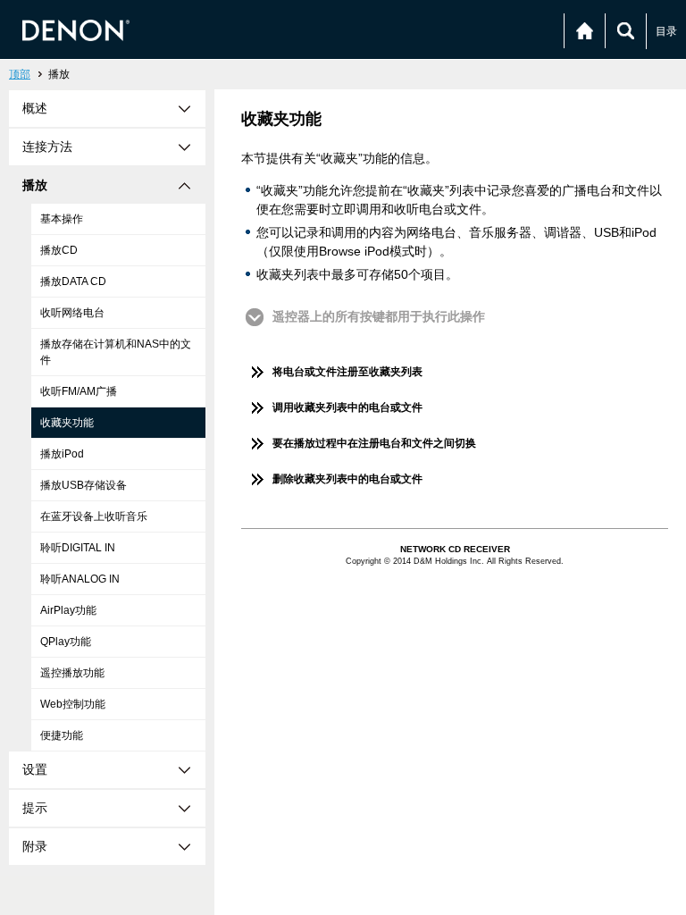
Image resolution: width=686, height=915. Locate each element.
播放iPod (62, 454)
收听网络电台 (72, 312)
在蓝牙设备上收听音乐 (93, 516)
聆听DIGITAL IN (77, 547)
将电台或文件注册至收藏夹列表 (347, 371)
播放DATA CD (73, 281)
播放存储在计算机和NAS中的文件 (115, 352)
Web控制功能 (72, 704)
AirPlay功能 (68, 610)
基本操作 (61, 219)
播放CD (59, 250)
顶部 (19, 74)
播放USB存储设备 (83, 485)
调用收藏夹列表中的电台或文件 (347, 407)
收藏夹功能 (67, 422)
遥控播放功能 (72, 673)
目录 (666, 31)
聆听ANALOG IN (80, 579)
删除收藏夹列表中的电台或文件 (347, 479)
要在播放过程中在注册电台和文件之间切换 (374, 443)
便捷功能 (61, 735)
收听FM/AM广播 (78, 391)
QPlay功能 (65, 641)
